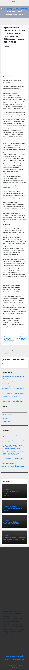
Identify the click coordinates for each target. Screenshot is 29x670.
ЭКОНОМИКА (6, 421)
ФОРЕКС (4, 418)
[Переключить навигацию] (14, 19)
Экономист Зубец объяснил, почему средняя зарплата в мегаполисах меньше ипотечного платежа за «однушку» (13, 388)
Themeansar (14, 667)
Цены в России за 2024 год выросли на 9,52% (20, 338)
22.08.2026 (6, 495)
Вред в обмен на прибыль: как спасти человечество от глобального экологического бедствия (13, 395)
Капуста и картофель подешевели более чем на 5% (13, 493)
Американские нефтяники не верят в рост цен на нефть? (12, 508)
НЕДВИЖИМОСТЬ (7, 414)
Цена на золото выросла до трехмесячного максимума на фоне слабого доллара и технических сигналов (14, 465)
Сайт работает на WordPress (9, 665)
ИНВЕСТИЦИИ (6, 411)
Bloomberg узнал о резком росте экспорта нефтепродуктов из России (9, 339)
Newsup (21, 665)
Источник (5, 330)
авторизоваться (13, 365)
